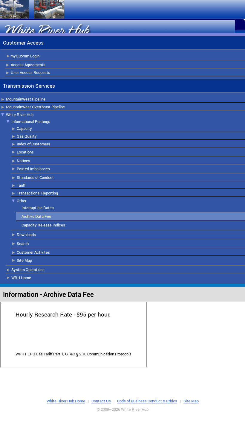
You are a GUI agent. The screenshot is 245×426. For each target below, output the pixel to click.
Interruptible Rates (38, 207)
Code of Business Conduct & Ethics (147, 401)
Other (21, 200)
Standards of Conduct (35, 177)
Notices (23, 160)
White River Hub (19, 114)
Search (23, 243)
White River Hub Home (66, 401)
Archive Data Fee (36, 216)
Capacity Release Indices (43, 225)
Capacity (24, 128)
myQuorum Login (24, 56)
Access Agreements (28, 64)
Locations (25, 152)
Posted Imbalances (33, 168)
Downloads (26, 234)
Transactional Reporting (37, 193)
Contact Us (101, 401)
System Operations (28, 269)
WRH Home (21, 277)
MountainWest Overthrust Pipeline (35, 106)
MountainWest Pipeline (25, 99)
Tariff (21, 185)
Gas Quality (27, 136)
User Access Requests (30, 72)
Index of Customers (33, 144)
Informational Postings (30, 121)
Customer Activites (33, 252)
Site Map (24, 260)
